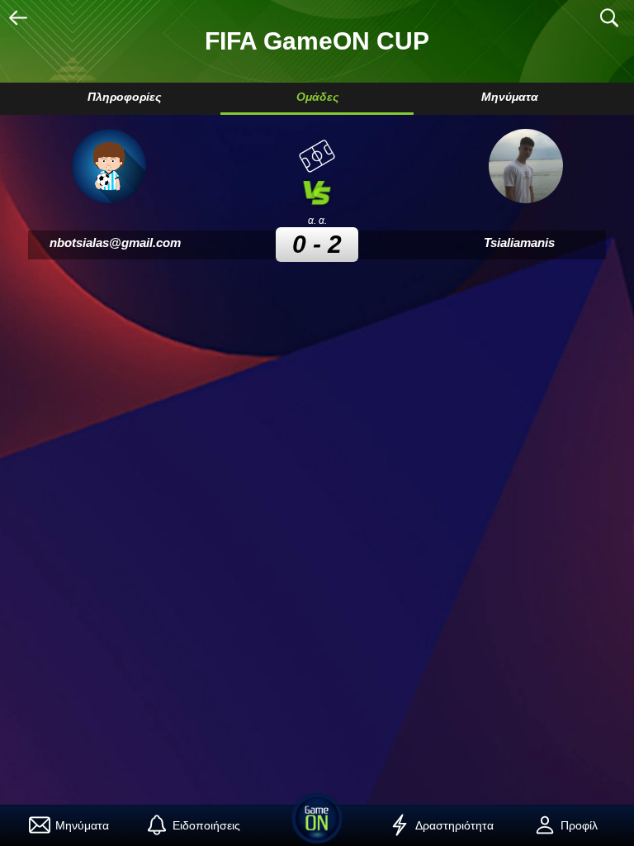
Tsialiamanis (519, 242)
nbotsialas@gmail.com (115, 242)
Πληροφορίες (124, 96)
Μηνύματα (509, 96)
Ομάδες (317, 96)
